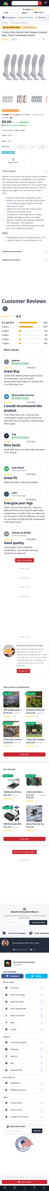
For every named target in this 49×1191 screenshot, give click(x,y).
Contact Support (22, 950)
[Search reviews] (5, 308)
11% (45, 330)
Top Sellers (40, 17)
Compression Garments (19, 23)
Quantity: (5, 146)
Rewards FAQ (16, 1070)
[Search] (40, 3)
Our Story (14, 988)
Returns (13, 1056)
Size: (6, 141)
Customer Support (18, 1042)
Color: (7, 135)
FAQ (34, 950)
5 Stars (5, 326)
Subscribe (37, 1131)
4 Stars (5, 330)
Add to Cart (26, 1182)
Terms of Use (16, 1110)
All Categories (10, 18)
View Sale (24, 754)
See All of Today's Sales (24, 852)
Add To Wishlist (8, 152)
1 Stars (5, 343)
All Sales (5, 23)
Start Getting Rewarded (24, 962)
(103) (14, 39)
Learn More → (18, 965)
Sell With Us (15, 1083)
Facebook (14, 976)
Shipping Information (11, 260)
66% (45, 326)
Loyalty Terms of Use (19, 1116)
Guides (13, 1029)
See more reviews (24, 560)
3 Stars (5, 335)
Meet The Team (17, 1001)
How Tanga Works (18, 1008)
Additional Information (12, 251)
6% (46, 335)
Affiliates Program (18, 1090)
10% (45, 343)
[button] (11, 118)
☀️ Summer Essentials (25, 17)
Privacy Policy (16, 1103)
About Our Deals (17, 1015)
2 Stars (5, 339)
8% (46, 339)
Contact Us (23, 671)
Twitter (38, 976)
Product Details (9, 171)
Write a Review (11, 349)
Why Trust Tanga (17, 994)
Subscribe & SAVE (38, 922)
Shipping (14, 1049)
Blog (12, 1022)
